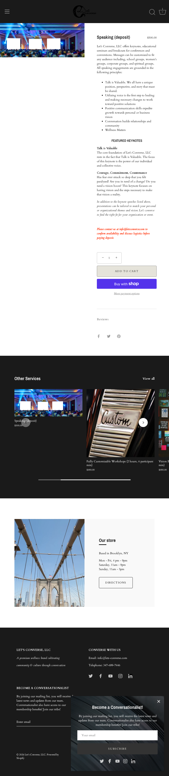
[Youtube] (117, 761)
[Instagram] (125, 761)
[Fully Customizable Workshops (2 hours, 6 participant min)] (121, 423)
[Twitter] (102, 761)
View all (149, 379)
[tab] (105, 319)
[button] (25, 422)
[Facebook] (110, 761)
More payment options (127, 293)
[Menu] (7, 11)
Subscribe (117, 749)
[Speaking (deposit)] (48, 403)
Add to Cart (127, 271)
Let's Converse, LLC (35, 754)
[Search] (152, 12)
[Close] (158, 701)
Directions (115, 583)
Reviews (103, 319)
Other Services (27, 378)
